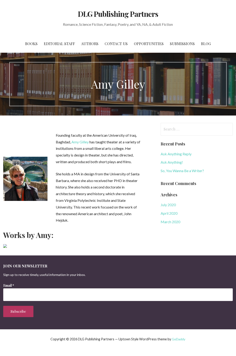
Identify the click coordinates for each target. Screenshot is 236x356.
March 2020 (170, 222)
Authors (89, 43)
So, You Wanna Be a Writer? (182, 170)
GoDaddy (178, 339)
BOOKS (31, 43)
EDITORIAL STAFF (59, 43)
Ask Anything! (172, 162)
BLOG (206, 43)
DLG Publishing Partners (118, 14)
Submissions (182, 43)
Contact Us (116, 43)
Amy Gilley (80, 142)
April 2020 (169, 213)
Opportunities (149, 43)
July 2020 (168, 205)
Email (8, 285)
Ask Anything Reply (176, 154)
